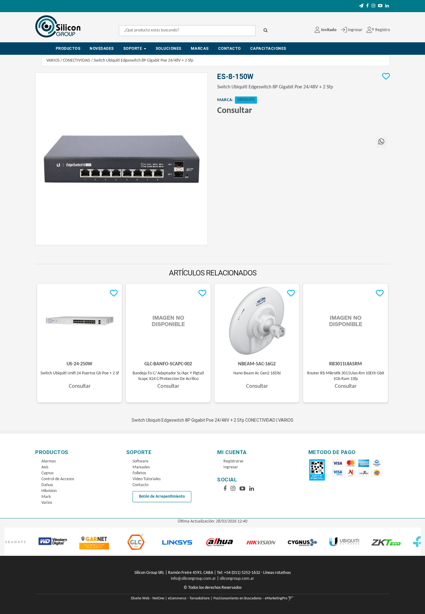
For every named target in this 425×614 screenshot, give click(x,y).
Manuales (141, 467)
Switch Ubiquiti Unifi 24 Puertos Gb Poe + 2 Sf (79, 373)
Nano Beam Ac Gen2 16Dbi (257, 373)
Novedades (102, 48)
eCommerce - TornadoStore (189, 598)
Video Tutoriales (147, 479)
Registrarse (233, 461)
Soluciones (168, 48)
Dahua (47, 485)
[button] (361, 6)
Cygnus (47, 473)
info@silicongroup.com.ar (193, 578)
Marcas (200, 48)
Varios (46, 502)
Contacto (229, 48)
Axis (44, 467)
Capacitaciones (268, 48)
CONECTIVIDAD (76, 60)
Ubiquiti (246, 100)
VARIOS (52, 60)
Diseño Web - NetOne (147, 598)
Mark (46, 496)
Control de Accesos (57, 479)
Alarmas (48, 461)
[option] (33, 541)
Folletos (139, 473)
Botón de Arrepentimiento (162, 496)
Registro (382, 30)
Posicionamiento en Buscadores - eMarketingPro (250, 598)
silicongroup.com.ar (237, 578)
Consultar (234, 110)
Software (140, 461)
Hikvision (49, 491)
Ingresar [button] (355, 30)
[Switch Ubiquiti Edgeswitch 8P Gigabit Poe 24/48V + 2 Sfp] (121, 159)
